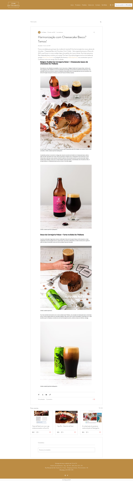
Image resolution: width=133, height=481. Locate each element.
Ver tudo (101, 408)
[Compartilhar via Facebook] (38, 394)
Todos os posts (33, 21)
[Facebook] (113, 5)
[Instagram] (110, 5)
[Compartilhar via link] (50, 394)
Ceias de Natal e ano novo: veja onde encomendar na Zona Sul (40, 427)
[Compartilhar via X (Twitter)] (42, 394)
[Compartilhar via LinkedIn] (46, 394)
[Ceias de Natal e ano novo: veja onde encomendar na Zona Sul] (41, 417)
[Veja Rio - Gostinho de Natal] (66, 417)
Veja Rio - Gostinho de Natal (65, 426)
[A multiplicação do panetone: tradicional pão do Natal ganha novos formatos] (91, 417)
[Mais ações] (94, 32)
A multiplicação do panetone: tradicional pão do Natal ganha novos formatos (90, 427)
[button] (100, 21)
